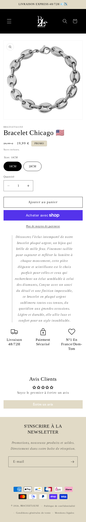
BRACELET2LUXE (29, 505)
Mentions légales (64, 512)
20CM (32, 165)
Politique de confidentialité (59, 505)
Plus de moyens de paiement (43, 226)
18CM (12, 165)
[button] (9, 21)
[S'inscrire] (72, 461)
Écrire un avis (43, 404)
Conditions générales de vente (33, 512)
